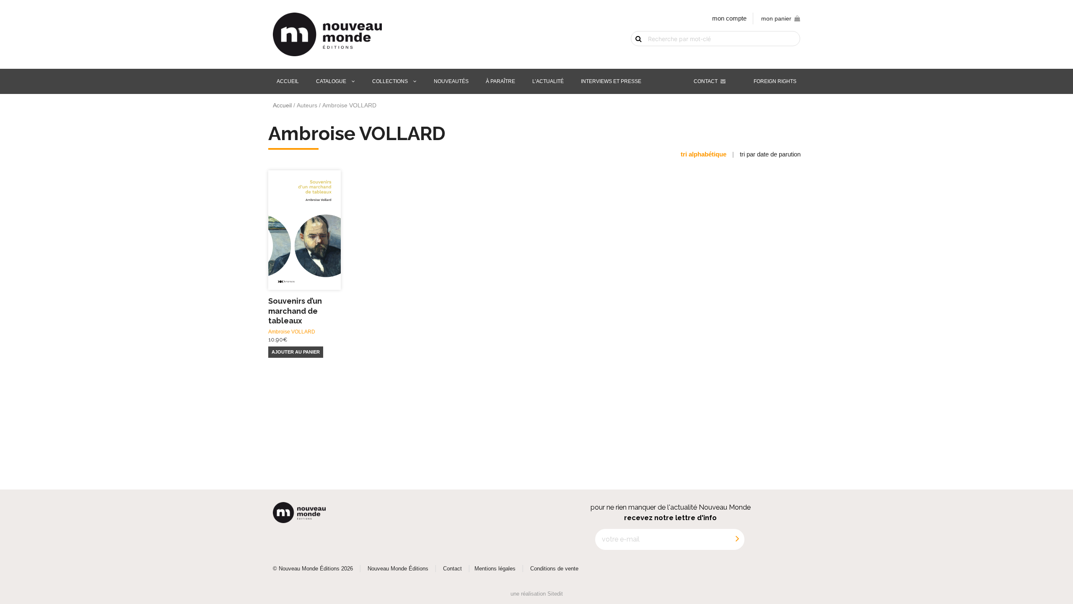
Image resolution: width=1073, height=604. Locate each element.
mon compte (729, 18)
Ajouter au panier (296, 351)
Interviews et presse (611, 81)
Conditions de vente (554, 569)
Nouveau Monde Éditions (398, 569)
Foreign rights (775, 81)
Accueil (288, 81)
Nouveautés (451, 81)
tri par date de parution (770, 154)
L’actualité (548, 81)
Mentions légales (495, 569)
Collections (390, 81)
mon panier (776, 19)
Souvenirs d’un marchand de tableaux (295, 311)
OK (633, 53)
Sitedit (555, 594)
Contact (706, 81)
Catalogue (331, 81)
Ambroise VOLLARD (291, 332)
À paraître (500, 81)
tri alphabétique (703, 154)
